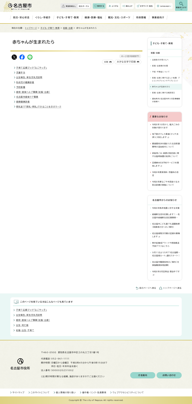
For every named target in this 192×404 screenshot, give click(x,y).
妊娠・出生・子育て (25, 330)
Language (164, 6)
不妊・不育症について (161, 72)
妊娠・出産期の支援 (160, 66)
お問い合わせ (169, 375)
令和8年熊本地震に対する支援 (165, 208)
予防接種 (20, 87)
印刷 (106, 62)
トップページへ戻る (172, 288)
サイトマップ (18, 392)
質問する (100, 6)
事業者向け (158, 17)
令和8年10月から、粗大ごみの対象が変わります (165, 126)
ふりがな (115, 6)
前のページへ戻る (147, 288)
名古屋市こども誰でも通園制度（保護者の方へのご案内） (166, 225)
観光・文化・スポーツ (119, 17)
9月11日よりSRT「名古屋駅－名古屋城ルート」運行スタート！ (166, 254)
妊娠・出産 (68, 28)
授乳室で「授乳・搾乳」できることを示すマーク (38, 107)
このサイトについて (40, 392)
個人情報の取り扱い (66, 392)
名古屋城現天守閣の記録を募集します (166, 234)
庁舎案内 (142, 375)
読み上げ (129, 6)
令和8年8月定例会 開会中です (166, 272)
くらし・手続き (43, 17)
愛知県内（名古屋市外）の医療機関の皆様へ (166, 100)
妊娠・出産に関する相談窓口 (163, 93)
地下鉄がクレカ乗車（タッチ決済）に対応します (165, 135)
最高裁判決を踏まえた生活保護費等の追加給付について (166, 145)
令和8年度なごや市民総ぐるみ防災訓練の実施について (165, 183)
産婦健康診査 (23, 102)
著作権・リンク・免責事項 (94, 392)
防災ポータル (84, 6)
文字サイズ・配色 (146, 6)
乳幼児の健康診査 (25, 82)
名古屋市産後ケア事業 (27, 97)
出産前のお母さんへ (160, 60)
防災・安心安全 (21, 17)
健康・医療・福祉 (93, 17)
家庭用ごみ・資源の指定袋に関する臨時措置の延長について (165, 154)
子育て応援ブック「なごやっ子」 (31, 68)
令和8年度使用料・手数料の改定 (165, 173)
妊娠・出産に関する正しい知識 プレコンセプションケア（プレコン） (166, 79)
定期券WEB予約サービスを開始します (165, 164)
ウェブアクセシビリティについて (128, 392)
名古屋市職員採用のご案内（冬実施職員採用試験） (165, 263)
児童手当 (20, 72)
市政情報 (141, 17)
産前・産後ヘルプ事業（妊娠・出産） (33, 92)
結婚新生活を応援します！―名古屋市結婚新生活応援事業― (166, 215)
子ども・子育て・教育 (68, 17)
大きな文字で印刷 (126, 62)
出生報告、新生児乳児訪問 (29, 77)
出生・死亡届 (22, 325)
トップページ (31, 28)
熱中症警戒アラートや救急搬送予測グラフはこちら (165, 244)
